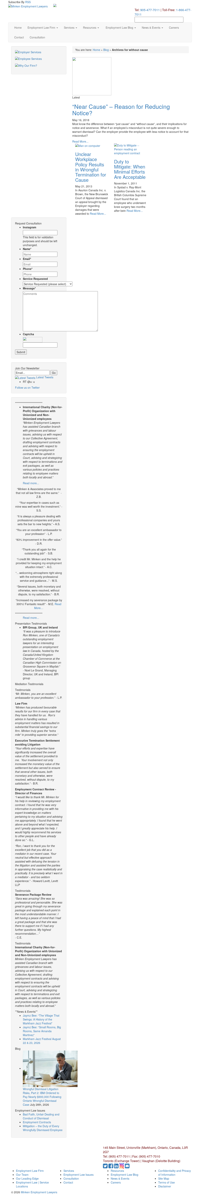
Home (18, 27)
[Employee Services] (38, 60)
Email (27, 259)
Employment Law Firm (42, 27)
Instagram (29, 227)
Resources (90, 27)
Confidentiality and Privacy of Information (174, 1172)
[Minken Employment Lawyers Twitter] (105, 1167)
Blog (106, 50)
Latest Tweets (44, 377)
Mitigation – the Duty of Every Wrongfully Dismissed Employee (42, 1128)
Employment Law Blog (119, 27)
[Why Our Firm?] (38, 67)
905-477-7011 (150, 10)
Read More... (80, 141)
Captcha (28, 334)
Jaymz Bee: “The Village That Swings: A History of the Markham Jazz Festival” (41, 1019)
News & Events (151, 27)
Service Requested (35, 279)
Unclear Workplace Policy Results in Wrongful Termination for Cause (90, 167)
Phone (27, 269)
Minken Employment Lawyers (39, 1192)
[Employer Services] (38, 53)
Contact (19, 37)
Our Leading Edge (27, 1178)
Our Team (22, 1174)
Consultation (37, 37)
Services (69, 27)
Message (29, 288)
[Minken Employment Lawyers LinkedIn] (116, 1167)
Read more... (31, 483)
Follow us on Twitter (27, 387)
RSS (28, 2)
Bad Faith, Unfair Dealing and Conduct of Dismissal (41, 1116)
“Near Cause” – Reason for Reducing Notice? (121, 109)
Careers (174, 27)
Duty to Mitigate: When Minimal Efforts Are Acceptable (130, 169)
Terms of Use (166, 1182)
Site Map (163, 1178)
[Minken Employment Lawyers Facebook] (111, 1167)
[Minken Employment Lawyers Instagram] (122, 1167)
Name (27, 249)
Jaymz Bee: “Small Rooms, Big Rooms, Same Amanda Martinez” (42, 1031)
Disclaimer (164, 1186)
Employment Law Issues (78, 1174)
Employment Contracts (37, 1122)
